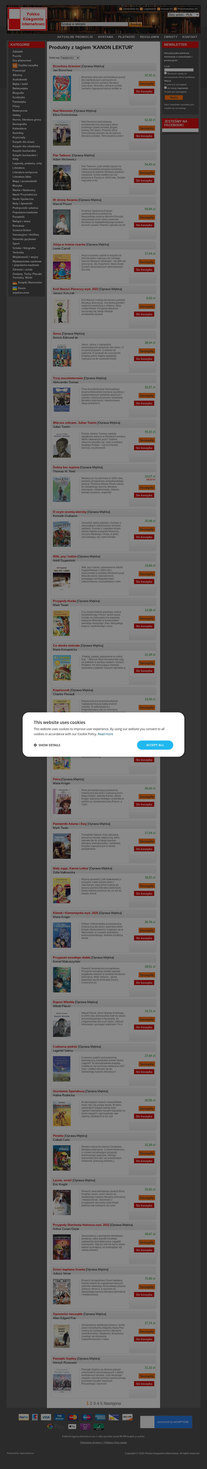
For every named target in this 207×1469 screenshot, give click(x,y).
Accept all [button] (155, 745)
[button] (47, 745)
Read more (105, 734)
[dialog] (103, 734)
